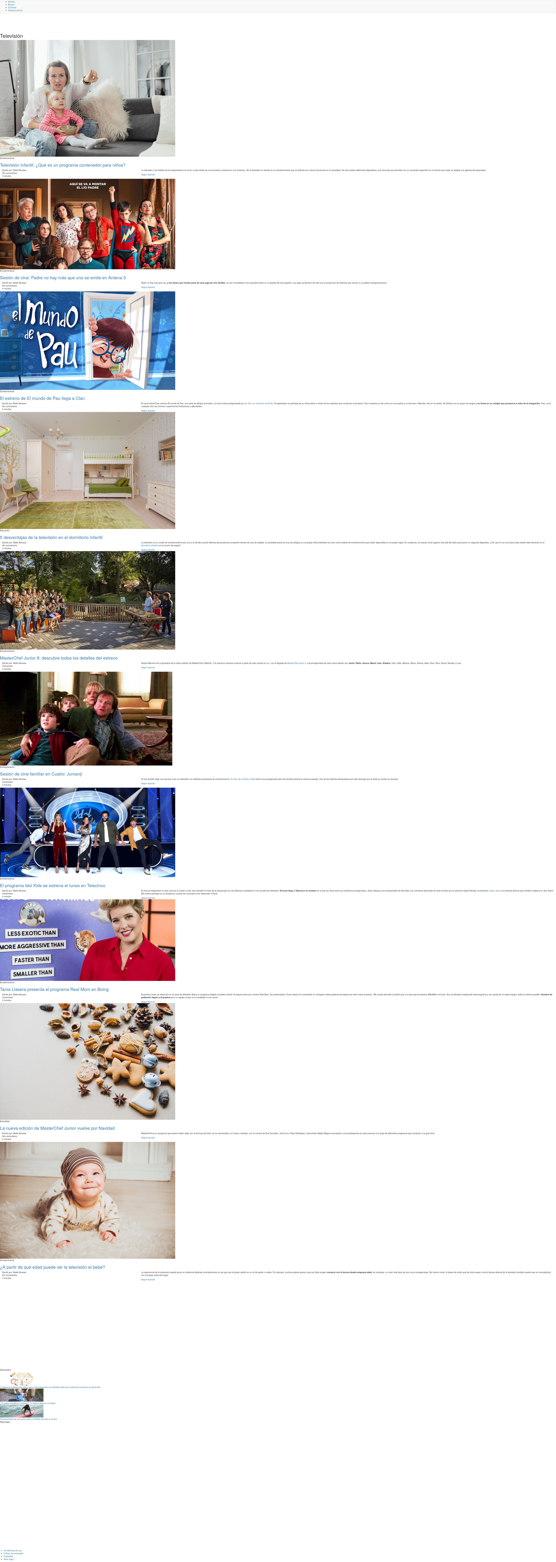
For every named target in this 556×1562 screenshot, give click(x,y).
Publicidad (8, 1556)
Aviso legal (8, 1559)
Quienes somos (15, 10)
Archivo (11, 1)
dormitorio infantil (149, 545)
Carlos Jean (494, 890)
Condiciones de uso (13, 1550)
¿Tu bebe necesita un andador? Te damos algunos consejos (27, 1403)
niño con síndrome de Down (260, 403)
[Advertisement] (71, 22)
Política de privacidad (13, 1553)
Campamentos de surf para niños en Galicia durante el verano (28, 1419)
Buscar (11, 4)
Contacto (12, 7)
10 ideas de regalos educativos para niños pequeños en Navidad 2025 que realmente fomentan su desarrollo (50, 1387)
